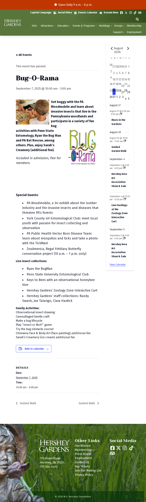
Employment (134, 32)
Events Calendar (87, 12)
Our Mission (83, 445)
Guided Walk (27, 403)
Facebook (121, 12)
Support (117, 32)
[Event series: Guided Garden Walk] (125, 141)
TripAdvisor (139, 12)
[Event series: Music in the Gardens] (121, 114)
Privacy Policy (84, 474)
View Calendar (118, 264)
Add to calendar (34, 348)
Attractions (47, 25)
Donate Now (111, 12)
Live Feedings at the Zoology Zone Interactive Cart (119, 213)
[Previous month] (112, 48)
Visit (34, 25)
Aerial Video (65, 12)
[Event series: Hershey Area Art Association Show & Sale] (124, 168)
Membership (134, 25)
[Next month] (128, 48)
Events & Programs (84, 25)
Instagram (130, 12)
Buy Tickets (82, 466)
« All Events (24, 55)
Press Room (83, 454)
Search (137, 19)
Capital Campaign (40, 12)
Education (62, 25)
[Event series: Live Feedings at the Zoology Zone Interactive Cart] (125, 199)
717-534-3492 (49, 466)
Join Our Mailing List (88, 470)
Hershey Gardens (12, 22)
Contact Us (82, 462)
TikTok (135, 12)
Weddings (104, 25)
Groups (118, 25)
